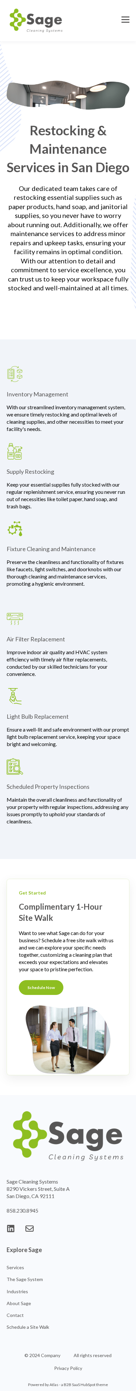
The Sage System (25, 1279)
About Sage (19, 1303)
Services (15, 1267)
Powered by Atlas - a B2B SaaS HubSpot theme (68, 1384)
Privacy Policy (68, 1368)
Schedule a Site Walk (28, 1327)
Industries (17, 1291)
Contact (15, 1315)
